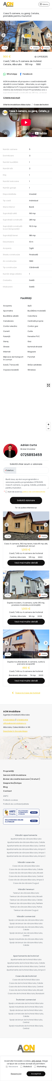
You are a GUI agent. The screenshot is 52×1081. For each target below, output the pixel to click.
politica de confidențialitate (33, 492)
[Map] (26, 407)
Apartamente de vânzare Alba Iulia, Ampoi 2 (26, 856)
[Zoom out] (48, 428)
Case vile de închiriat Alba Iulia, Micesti (26, 990)
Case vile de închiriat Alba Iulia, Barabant (26, 993)
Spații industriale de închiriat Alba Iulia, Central (26, 1027)
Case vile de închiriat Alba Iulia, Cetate (26, 983)
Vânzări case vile (26, 862)
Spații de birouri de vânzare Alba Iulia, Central (26, 934)
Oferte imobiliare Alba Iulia (16, 104)
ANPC (5, 796)
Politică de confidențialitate (16, 804)
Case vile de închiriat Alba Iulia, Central (26, 986)
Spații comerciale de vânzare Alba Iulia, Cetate (26, 928)
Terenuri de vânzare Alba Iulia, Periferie (26, 903)
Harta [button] (47, 47)
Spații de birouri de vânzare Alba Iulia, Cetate (26, 943)
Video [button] (36, 47)
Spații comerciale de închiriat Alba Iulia (26, 1003)
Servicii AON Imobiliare (14, 775)
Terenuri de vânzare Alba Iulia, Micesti (26, 896)
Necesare (13, 1066)
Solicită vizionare (26, 500)
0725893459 (31, 454)
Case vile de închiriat (26, 976)
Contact (7, 791)
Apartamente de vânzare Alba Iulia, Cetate (26, 842)
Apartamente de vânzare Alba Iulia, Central (26, 845)
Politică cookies (10, 800)
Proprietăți (8, 771)
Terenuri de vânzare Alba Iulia (26, 893)
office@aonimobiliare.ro (14, 723)
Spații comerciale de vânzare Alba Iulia (26, 920)
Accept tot (36, 1073)
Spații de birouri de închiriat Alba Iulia (26, 1010)
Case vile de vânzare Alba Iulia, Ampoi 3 (26, 879)
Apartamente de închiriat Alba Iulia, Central (26, 966)
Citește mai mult (11, 97)
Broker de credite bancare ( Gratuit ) (21, 779)
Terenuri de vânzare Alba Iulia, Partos (26, 907)
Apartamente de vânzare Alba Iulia (26, 839)
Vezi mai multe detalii (26, 562)
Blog (5, 787)
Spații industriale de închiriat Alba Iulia (26, 1007)
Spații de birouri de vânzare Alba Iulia (26, 923)
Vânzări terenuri (26, 889)
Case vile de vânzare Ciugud (26, 883)
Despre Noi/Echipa (12, 783)
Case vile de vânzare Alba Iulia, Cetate (26, 869)
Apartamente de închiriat (26, 956)
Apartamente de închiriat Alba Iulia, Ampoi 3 (26, 970)
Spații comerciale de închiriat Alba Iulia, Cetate (26, 1014)
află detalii (36, 1061)
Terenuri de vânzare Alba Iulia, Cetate (26, 900)
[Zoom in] (48, 424)
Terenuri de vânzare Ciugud (26, 910)
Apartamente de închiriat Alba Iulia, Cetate (26, 963)
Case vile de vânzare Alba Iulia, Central (26, 876)
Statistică (27, 1066)
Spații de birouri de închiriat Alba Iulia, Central (26, 1021)
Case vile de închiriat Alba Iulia (26, 979)
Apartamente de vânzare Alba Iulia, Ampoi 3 (26, 849)
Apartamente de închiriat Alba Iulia (26, 959)
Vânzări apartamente (26, 835)
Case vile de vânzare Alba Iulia (26, 866)
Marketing (41, 1066)
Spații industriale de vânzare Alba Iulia (26, 939)
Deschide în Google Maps (15, 731)
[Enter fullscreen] (48, 385)
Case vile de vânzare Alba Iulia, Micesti (26, 873)
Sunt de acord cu (26, 492)
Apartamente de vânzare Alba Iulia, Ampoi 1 (26, 852)
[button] (3, 35)
